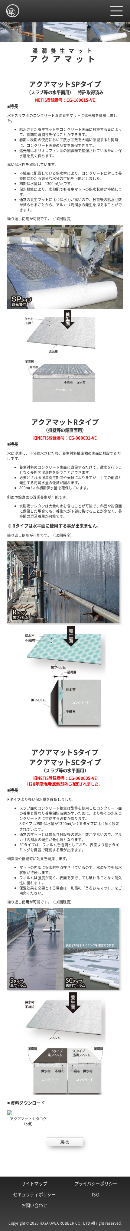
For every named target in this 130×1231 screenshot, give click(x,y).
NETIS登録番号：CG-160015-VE (65, 100)
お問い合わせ (34, 1205)
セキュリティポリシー (34, 1194)
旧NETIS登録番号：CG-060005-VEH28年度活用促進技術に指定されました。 (64, 781)
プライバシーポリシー (95, 1183)
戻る (65, 1141)
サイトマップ (34, 1183)
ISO (95, 1194)
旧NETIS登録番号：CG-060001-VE (65, 438)
